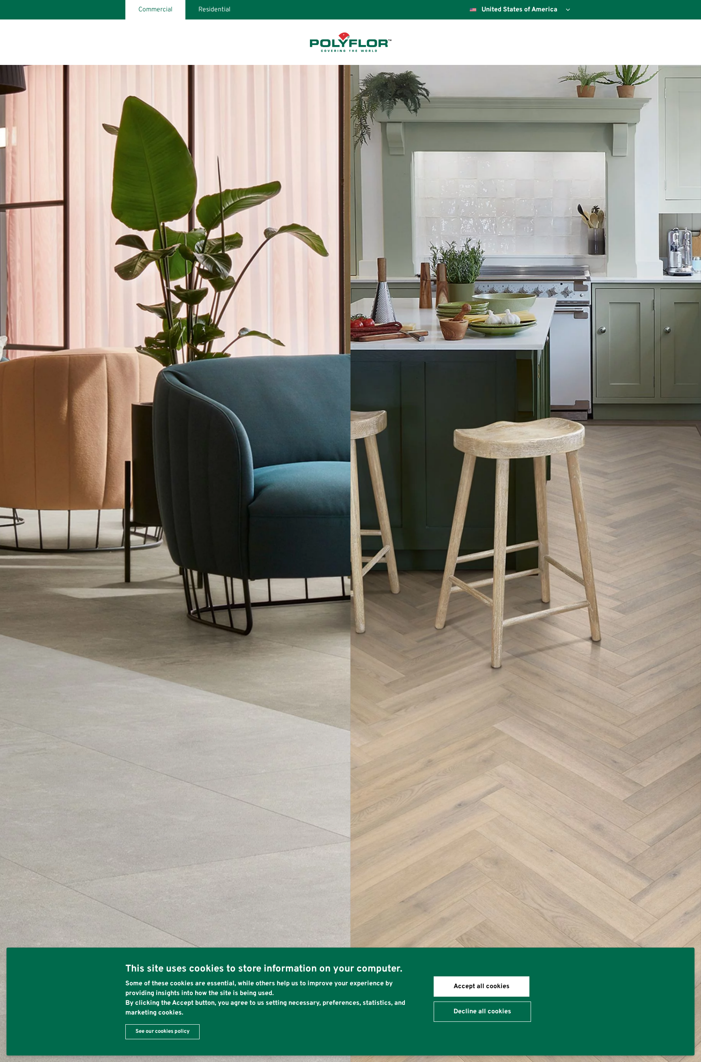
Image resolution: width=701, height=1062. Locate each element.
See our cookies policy (162, 1031)
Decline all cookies (482, 1012)
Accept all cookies (482, 986)
